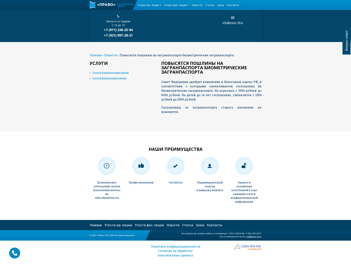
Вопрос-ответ (346, 40)
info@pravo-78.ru (232, 22)
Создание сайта (254, 249)
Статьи (209, 5)
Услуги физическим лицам (109, 78)
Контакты (233, 5)
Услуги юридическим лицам (110, 72)
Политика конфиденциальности (175, 246)
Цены (220, 5)
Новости (197, 5)
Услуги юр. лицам (148, 5)
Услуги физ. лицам (175, 5)
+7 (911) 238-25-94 (118, 30)
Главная (96, 225)
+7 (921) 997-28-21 (118, 35)
